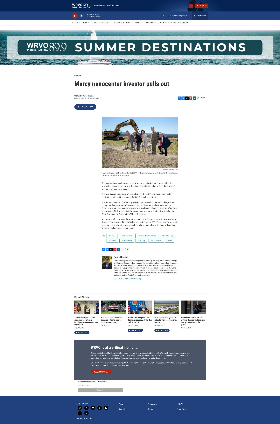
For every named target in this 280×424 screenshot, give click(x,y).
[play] (75, 16)
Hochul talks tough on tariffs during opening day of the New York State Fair (140, 319)
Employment (152, 404)
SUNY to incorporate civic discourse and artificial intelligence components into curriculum (86, 321)
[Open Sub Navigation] (79, 23)
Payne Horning (88, 96)
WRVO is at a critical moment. (114, 347)
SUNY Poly (141, 241)
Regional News (127, 241)
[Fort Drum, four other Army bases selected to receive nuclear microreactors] (113, 307)
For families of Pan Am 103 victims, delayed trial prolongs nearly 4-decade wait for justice (193, 321)
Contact (150, 409)
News (85, 23)
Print (203, 97)
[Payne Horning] (107, 262)
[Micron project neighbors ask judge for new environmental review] (166, 307)
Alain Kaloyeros (156, 241)
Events (138, 23)
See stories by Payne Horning (127, 278)
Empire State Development (147, 236)
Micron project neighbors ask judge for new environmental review (166, 319)
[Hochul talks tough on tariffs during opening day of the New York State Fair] (140, 307)
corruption (112, 241)
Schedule (122, 409)
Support (150, 23)
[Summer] (140, 47)
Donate (202, 6)
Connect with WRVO (180, 23)
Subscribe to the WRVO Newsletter (92, 382)
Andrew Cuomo (126, 236)
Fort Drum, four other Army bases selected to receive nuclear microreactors (111, 319)
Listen (75, 23)
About (121, 404)
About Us (163, 23)
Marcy (170, 241)
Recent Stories (81, 297)
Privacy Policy (181, 409)
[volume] (81, 15)
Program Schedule (100, 23)
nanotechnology (167, 236)
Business (77, 76)
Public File (180, 404)
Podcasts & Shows (122, 23)
